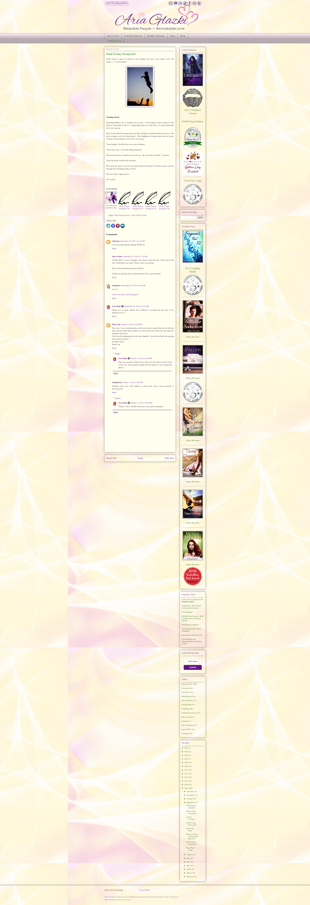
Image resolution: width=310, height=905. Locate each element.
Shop (172, 36)
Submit (193, 667)
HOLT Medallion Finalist (192, 270)
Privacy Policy (144, 890)
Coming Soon (114, 41)
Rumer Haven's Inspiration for (192, 600)
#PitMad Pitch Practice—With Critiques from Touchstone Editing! (193, 618)
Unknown (116, 241)
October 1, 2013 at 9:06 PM (132, 382)
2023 (186, 752)
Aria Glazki (116, 306)
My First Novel (187, 700)
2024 (186, 748)
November (190, 795)
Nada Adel (116, 324)
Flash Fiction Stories (122, 215)
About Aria (113, 36)
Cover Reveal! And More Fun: (111, 206)
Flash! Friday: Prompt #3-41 (164, 207)
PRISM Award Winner (193, 121)
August (189, 854)
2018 (186, 770)
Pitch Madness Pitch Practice (192, 635)
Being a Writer (187, 684)
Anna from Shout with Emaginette (125, 294)
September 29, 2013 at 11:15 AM (136, 306)
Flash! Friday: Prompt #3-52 (151, 207)
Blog (182, 36)
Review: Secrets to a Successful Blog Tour (192, 836)
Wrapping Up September (191, 806)
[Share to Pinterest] (118, 227)
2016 (186, 777)
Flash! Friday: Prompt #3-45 (124, 207)
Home (140, 458)
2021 (186, 759)
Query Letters (187, 717)
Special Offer (186, 729)
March (189, 873)
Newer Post (111, 458)
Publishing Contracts (189, 713)
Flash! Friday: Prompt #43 (191, 812)
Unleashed (185, 733)
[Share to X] (108, 227)
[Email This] (122, 227)
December (190, 791)
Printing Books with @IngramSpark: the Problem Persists (192, 641)
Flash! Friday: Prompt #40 (191, 843)
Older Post (169, 458)
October (190, 799)
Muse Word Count (190, 849)
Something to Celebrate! (190, 625)
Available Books (133, 36)
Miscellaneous (187, 696)
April (189, 869)
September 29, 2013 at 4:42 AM (132, 241)
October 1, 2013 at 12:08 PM (141, 358)
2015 (186, 781)
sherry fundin (117, 256)
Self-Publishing (187, 725)
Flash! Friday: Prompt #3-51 (137, 207)
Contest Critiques (190, 818)
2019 (186, 766)
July (188, 858)
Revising (185, 721)
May (188, 865)
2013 (186, 788)
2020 (186, 762)
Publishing (186, 709)
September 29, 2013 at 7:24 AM (135, 256)
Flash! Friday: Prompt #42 (191, 824)
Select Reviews (192, 522)
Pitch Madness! (187, 612)
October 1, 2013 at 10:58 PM (141, 403)
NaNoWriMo (187, 705)
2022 (186, 755)
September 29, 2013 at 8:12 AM (133, 285)
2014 (186, 784)
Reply (114, 248)
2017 (186, 773)
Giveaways (186, 688)
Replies (118, 354)
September (190, 802)
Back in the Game (190, 829)
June (188, 862)
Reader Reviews (156, 36)
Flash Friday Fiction (139, 215)
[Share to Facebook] (113, 227)
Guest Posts (186, 692)
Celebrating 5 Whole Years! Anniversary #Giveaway (191, 607)
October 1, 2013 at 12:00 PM (131, 324)
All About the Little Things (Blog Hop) (191, 630)
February (190, 876)
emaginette (116, 285)
